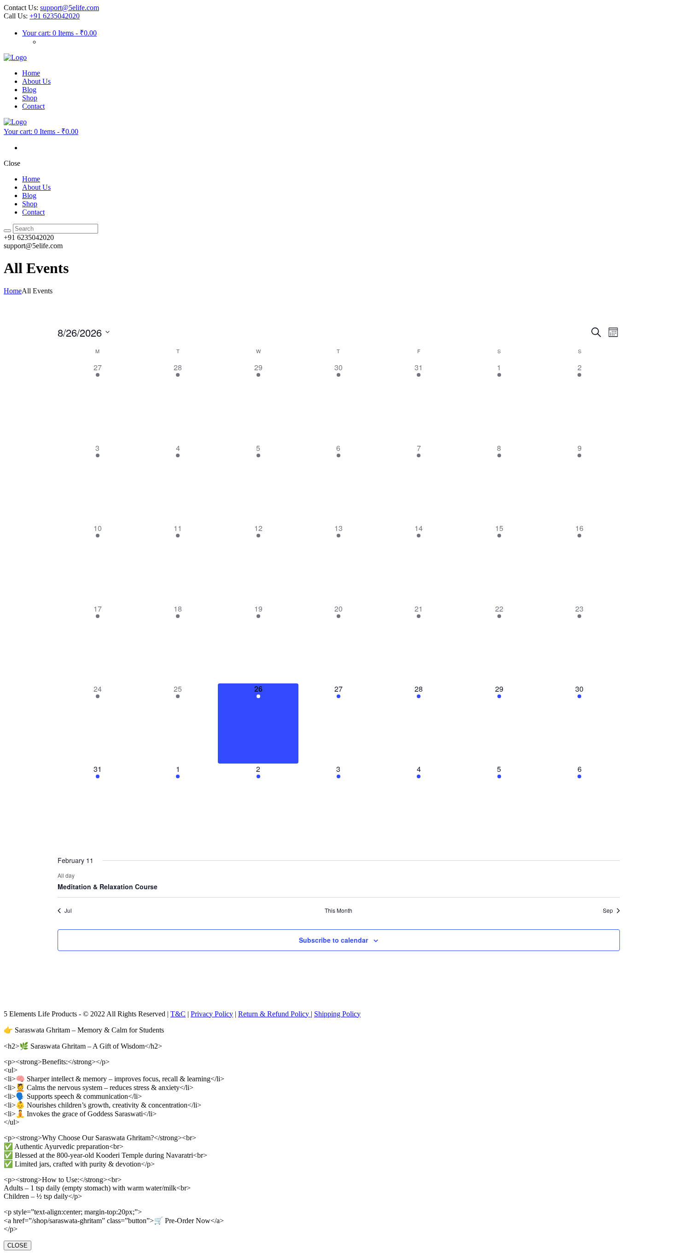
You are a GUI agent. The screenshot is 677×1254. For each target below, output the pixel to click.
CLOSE (17, 1245)
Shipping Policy (337, 1014)
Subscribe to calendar (333, 940)
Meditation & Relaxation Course (108, 886)
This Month (338, 910)
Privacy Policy (212, 1014)
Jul (68, 910)
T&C (178, 1014)
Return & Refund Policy (274, 1014)
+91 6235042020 (54, 16)
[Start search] (7, 230)
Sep (608, 910)
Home (13, 291)
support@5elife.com (69, 8)
